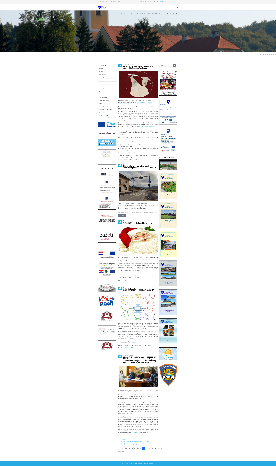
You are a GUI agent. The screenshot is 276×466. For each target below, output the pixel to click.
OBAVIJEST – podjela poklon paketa (137, 223)
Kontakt (101, 71)
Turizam (166, 13)
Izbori (100, 103)
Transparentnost (103, 97)
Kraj (164, 448)
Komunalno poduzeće (104, 106)
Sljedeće (160, 448)
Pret (126, 448)
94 (155, 448)
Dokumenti (101, 68)
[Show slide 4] (265, 54)
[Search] (174, 65)
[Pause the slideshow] (271, 31)
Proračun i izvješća (103, 89)
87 (135, 448)
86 (132, 448)
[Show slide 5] (267, 54)
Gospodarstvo (102, 74)
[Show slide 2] (262, 54)
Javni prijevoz (102, 112)
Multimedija (173, 13)
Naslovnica (124, 13)
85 (129, 448)
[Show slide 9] (275, 54)
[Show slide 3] (263, 54)
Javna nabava (102, 86)
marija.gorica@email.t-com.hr (162, 1)
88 (138, 448)
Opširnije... (122, 215)
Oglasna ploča (102, 65)
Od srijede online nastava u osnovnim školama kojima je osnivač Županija (139, 290)
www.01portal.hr (135, 432)
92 (149, 448)
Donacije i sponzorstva (104, 91)
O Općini (131, 13)
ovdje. (135, 342)
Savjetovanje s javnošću (104, 100)
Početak (121, 448)
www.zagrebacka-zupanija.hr (127, 347)
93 (152, 448)
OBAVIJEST (123, 443)
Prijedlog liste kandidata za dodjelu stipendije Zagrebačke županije (138, 67)
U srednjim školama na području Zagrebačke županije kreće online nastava (138, 445)
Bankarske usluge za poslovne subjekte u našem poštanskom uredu (136, 441)
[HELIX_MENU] (177, 7)
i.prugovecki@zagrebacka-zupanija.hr (149, 126)
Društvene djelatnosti (154, 13)
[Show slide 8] (273, 54)
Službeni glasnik (102, 77)
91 (146, 448)
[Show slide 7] (271, 54)
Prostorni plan (102, 83)
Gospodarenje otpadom (104, 94)
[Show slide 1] (260, 54)
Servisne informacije (103, 115)
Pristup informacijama (104, 80)
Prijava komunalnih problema (105, 109)
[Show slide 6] (269, 54)
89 (140, 448)
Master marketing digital (112, 117)
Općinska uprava (141, 13)
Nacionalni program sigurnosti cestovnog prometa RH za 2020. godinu (139, 167)
